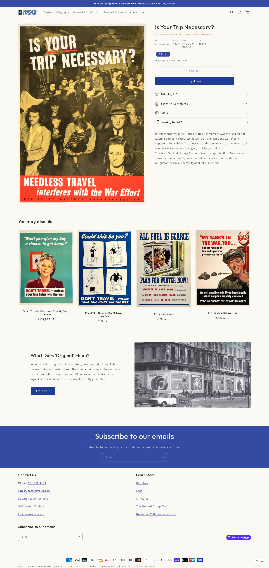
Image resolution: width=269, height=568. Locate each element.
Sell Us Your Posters (31, 506)
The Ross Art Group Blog (151, 506)
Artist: (159, 40)
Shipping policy (125, 566)
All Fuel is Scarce (164, 313)
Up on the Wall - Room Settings (156, 514)
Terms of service (107, 566)
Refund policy (72, 566)
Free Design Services (31, 514)
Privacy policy (89, 566)
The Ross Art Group (35, 566)
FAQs (139, 491)
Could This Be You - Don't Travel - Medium (105, 315)
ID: (200, 40)
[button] (56, 12)
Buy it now (194, 81)
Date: (176, 40)
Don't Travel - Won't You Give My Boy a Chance (46, 313)
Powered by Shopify (53, 566)
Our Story (142, 483)
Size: (184, 40)
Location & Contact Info (33, 498)
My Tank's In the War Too (223, 312)
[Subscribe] (163, 457)
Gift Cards (142, 498)
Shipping (159, 60)
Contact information (145, 566)
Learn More (43, 391)
